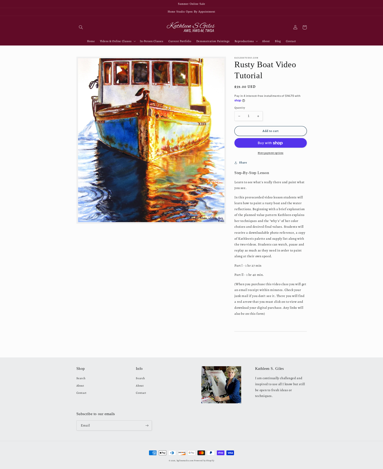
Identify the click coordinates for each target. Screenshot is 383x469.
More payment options (270, 153)
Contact (81, 393)
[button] (81, 27)
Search (81, 378)
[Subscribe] (146, 425)
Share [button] (243, 163)
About (80, 386)
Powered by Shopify (204, 460)
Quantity (239, 108)
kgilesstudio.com (185, 460)
